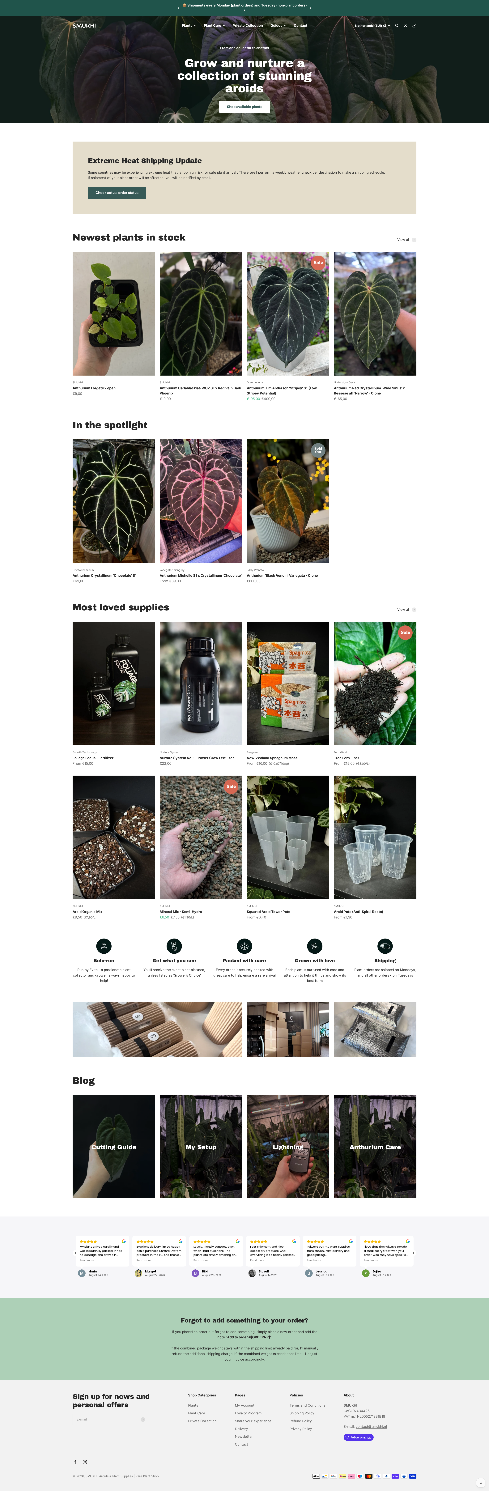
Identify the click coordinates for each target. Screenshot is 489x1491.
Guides (276, 25)
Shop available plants (244, 107)
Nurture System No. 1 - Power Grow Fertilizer (197, 758)
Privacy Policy (301, 1429)
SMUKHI (78, 382)
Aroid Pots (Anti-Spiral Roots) (358, 912)
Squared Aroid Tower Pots (268, 912)
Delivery (241, 1429)
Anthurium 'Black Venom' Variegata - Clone (282, 575)
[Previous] (178, 8)
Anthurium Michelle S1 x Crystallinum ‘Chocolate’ (201, 575)
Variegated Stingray (172, 570)
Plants (187, 25)
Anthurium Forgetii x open (94, 388)
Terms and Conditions (307, 1405)
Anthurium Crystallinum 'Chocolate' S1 (105, 575)
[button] (413, 1253)
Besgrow (252, 752)
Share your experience (253, 1421)
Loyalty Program (248, 1413)
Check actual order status (117, 193)
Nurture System (169, 752)
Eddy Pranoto (255, 570)
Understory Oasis (344, 382)
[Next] (310, 8)
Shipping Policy (302, 1413)
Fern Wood (340, 752)
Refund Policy (301, 1421)
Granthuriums (255, 382)
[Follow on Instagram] (84, 1462)
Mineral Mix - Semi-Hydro (181, 912)
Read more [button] (87, 1260)
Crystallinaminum (83, 570)
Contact (300, 25)
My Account (244, 1405)
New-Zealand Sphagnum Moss (272, 758)
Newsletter (244, 1436)
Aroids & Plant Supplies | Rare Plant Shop (129, 1476)
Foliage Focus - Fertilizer (93, 758)
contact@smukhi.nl (371, 1427)
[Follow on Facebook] (75, 1462)
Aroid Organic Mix (87, 912)
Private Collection (248, 25)
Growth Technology (85, 752)
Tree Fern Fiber (346, 758)
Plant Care (212, 25)
